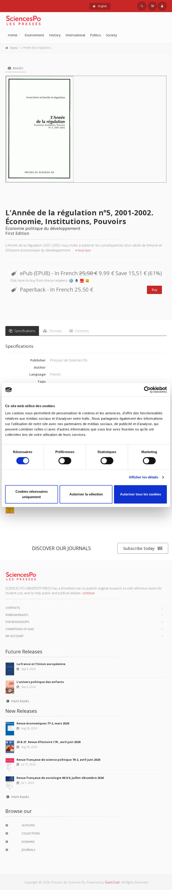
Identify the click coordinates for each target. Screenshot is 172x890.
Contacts (13, 608)
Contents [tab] (81, 330)
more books (19, 701)
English (102, 6)
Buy (154, 289)
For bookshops (17, 622)
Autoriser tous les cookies (140, 494)
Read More (84, 250)
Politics (95, 35)
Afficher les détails (143, 477)
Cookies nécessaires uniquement (31, 494)
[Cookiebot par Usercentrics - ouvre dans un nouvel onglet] (147, 389)
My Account (15, 636)
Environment (34, 35)
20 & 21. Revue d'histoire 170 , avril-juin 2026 (48, 742)
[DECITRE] (82, 280)
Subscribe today (139, 548)
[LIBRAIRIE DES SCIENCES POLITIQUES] (71, 280)
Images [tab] (17, 68)
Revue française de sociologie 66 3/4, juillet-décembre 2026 (60, 778)
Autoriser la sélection (86, 494)
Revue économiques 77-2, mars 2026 (43, 723)
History (55, 35)
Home (12, 35)
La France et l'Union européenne (41, 664)
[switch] (64, 460)
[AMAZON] (76, 280)
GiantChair (112, 882)
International (75, 35)
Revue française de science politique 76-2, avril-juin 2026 (58, 760)
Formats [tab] (55, 330)
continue (88, 593)
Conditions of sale (20, 629)
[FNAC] (87, 280)
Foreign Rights (17, 615)
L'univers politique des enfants (40, 682)
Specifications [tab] (24, 330)
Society (111, 35)
